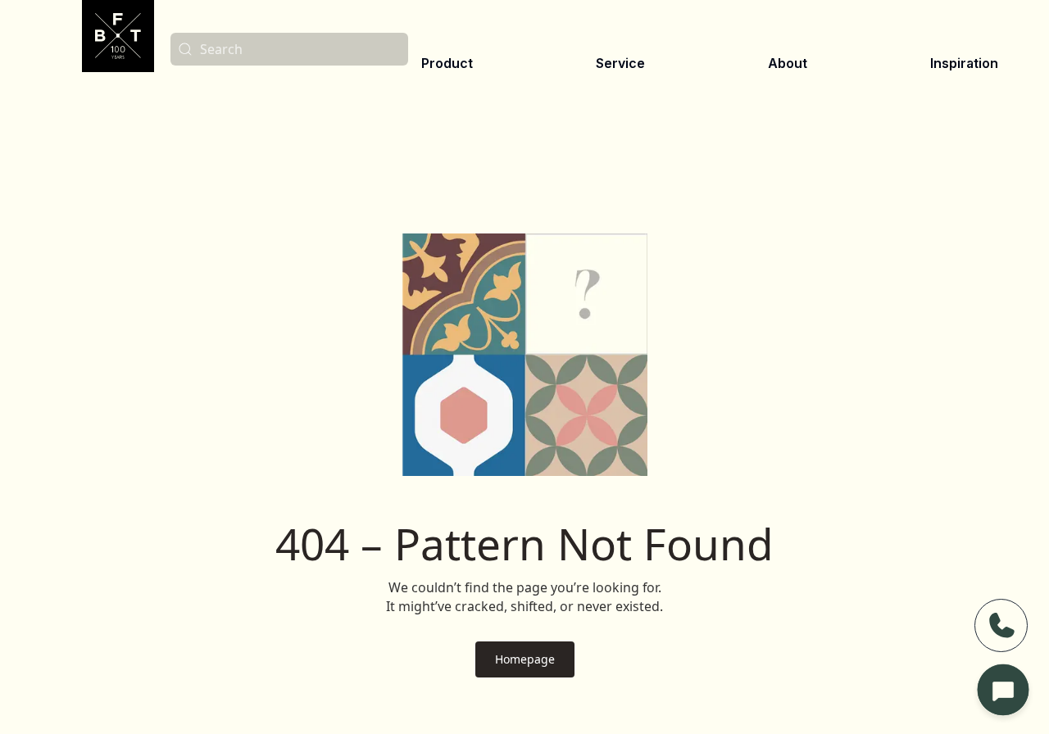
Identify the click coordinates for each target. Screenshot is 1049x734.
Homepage (525, 659)
